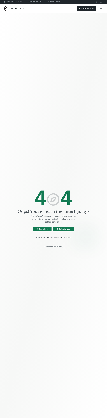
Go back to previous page (54, 247)
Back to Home (43, 229)
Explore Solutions (64, 229)
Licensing (50, 237)
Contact (69, 237)
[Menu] (101, 8)
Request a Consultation (86, 8)
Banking (56, 237)
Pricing (63, 237)
